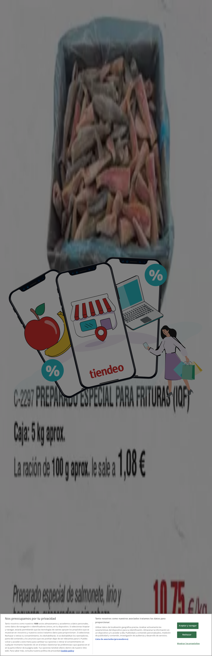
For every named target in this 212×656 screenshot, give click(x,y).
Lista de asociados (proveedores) (111, 639)
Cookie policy (67, 650)
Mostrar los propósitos (188, 643)
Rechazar (186, 634)
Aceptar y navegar (188, 625)
